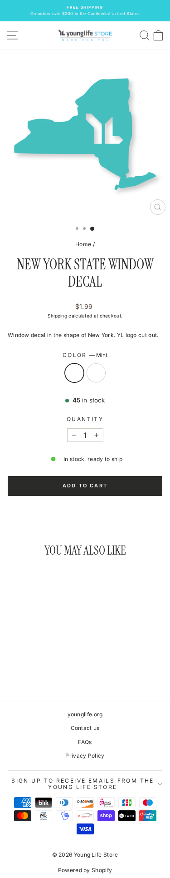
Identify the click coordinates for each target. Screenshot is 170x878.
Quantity (85, 419)
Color (85, 355)
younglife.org (85, 714)
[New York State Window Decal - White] (42, 668)
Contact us (85, 727)
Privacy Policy (84, 755)
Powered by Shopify (85, 870)
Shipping (57, 315)
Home (83, 244)
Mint (74, 373)
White (96, 373)
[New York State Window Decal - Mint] (32, 668)
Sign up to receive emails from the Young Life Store (82, 783)
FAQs (85, 742)
